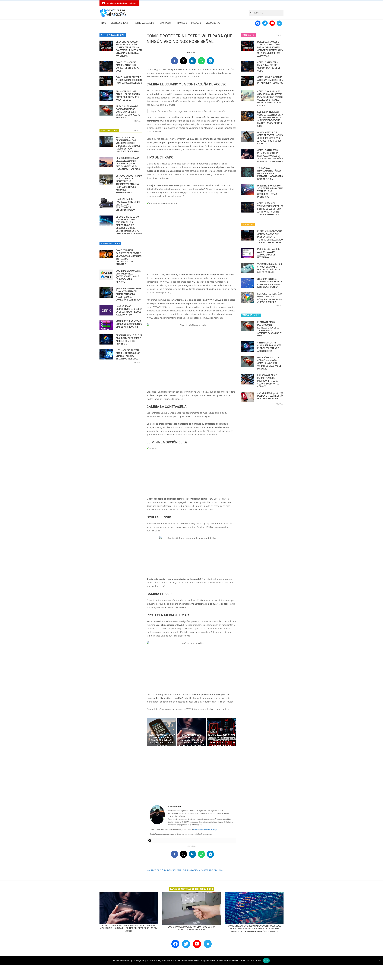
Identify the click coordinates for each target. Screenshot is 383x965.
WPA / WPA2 (218, 870)
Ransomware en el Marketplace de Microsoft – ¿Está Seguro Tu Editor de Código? (268, 381)
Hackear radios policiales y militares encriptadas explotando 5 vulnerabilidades (128, 204)
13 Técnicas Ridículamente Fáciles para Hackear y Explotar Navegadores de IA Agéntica (270, 173)
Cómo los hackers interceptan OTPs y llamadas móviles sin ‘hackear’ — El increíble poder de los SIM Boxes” (270, 156)
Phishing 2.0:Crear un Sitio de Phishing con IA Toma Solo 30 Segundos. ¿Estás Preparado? (270, 191)
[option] (161, 732)
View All (137, 121)
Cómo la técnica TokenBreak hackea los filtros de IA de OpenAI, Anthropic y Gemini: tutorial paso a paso (270, 209)
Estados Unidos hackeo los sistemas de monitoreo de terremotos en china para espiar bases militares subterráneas (129, 184)
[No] (379, 960)
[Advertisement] (191, 774)
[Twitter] (149, 840)
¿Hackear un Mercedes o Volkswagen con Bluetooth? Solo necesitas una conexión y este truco (128, 294)
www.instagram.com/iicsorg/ (205, 829)
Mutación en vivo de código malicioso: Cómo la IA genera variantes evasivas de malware (128, 112)
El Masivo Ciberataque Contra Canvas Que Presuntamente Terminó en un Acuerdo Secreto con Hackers (270, 237)
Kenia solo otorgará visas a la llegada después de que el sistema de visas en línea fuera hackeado (128, 163)
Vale (266, 960)
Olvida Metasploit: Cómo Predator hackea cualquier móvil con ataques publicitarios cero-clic (270, 138)
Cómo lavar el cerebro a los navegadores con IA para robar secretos (129, 80)
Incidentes (171, 870)
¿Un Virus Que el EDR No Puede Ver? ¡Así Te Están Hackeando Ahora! (270, 396)
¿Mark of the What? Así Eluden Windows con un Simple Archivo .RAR (129, 324)
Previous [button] (144, 732)
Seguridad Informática (187, 870)
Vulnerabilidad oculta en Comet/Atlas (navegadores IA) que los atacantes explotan (128, 276)
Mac (211, 870)
